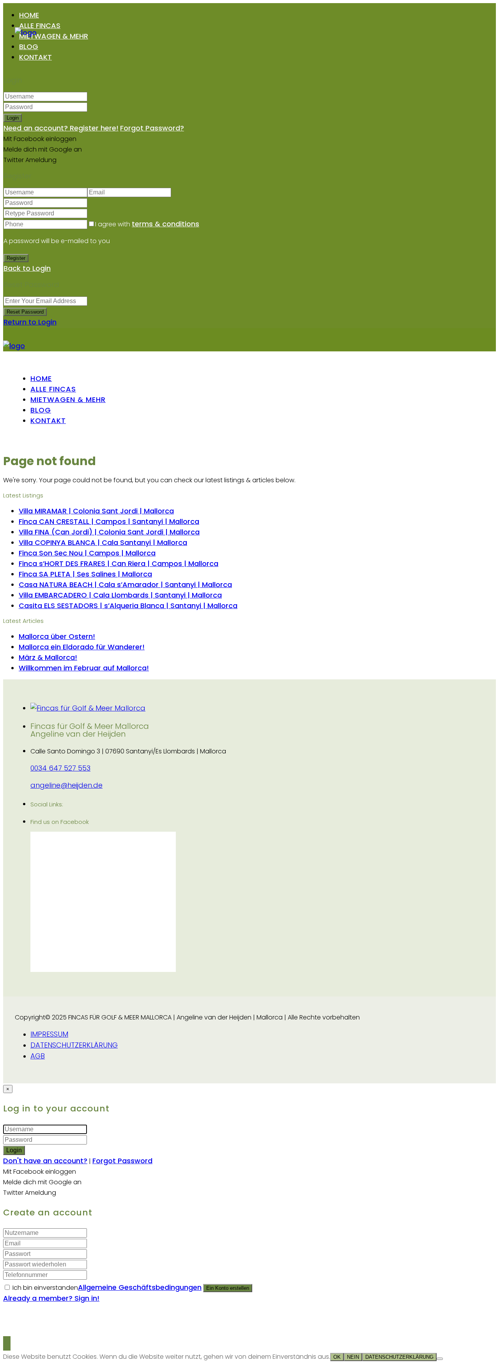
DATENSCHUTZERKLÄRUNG (74, 1045)
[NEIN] (440, 1359)
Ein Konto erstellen (227, 1288)
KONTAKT (35, 57)
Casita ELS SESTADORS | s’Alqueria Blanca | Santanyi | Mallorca (128, 605)
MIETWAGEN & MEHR (53, 36)
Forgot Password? (152, 128)
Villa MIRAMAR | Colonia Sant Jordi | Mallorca (96, 511)
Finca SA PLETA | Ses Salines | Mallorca (85, 574)
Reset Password (25, 312)
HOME (29, 15)
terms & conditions (165, 224)
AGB (37, 1056)
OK (337, 1357)
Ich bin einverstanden (107, 1287)
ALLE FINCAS (39, 25)
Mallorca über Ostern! (57, 636)
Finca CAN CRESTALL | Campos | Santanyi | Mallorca (109, 521)
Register (16, 258)
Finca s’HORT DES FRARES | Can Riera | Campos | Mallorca (118, 563)
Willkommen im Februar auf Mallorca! (84, 668)
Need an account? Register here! (61, 128)
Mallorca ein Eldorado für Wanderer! (82, 647)
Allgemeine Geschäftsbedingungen (140, 1287)
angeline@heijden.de (66, 785)
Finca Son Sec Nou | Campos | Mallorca (87, 553)
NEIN (353, 1357)
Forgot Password (122, 1161)
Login (13, 118)
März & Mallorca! (48, 657)
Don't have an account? (45, 1161)
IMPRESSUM (49, 1034)
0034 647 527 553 (60, 768)
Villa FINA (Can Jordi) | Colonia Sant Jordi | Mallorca (109, 532)
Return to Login (30, 322)
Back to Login (27, 268)
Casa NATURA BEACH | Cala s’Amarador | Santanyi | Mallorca (125, 584)
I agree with (147, 224)
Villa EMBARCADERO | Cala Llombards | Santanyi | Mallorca (120, 595)
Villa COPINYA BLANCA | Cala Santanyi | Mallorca (103, 542)
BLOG (28, 46)
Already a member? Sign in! (51, 1298)
